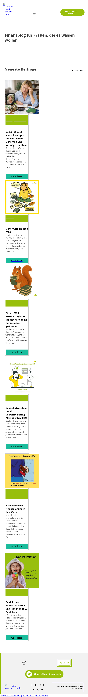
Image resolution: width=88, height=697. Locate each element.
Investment (10, 117)
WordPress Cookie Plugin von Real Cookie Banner (24, 695)
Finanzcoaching (20, 120)
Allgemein (10, 217)
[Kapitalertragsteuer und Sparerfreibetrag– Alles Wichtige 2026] (22, 392)
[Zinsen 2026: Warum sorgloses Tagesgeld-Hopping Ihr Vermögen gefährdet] (22, 297)
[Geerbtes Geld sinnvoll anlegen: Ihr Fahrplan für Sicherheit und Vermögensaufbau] (22, 113)
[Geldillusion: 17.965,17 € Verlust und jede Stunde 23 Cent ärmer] (22, 586)
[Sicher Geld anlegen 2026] (22, 213)
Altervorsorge (21, 396)
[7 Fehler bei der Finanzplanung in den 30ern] (22, 487)
